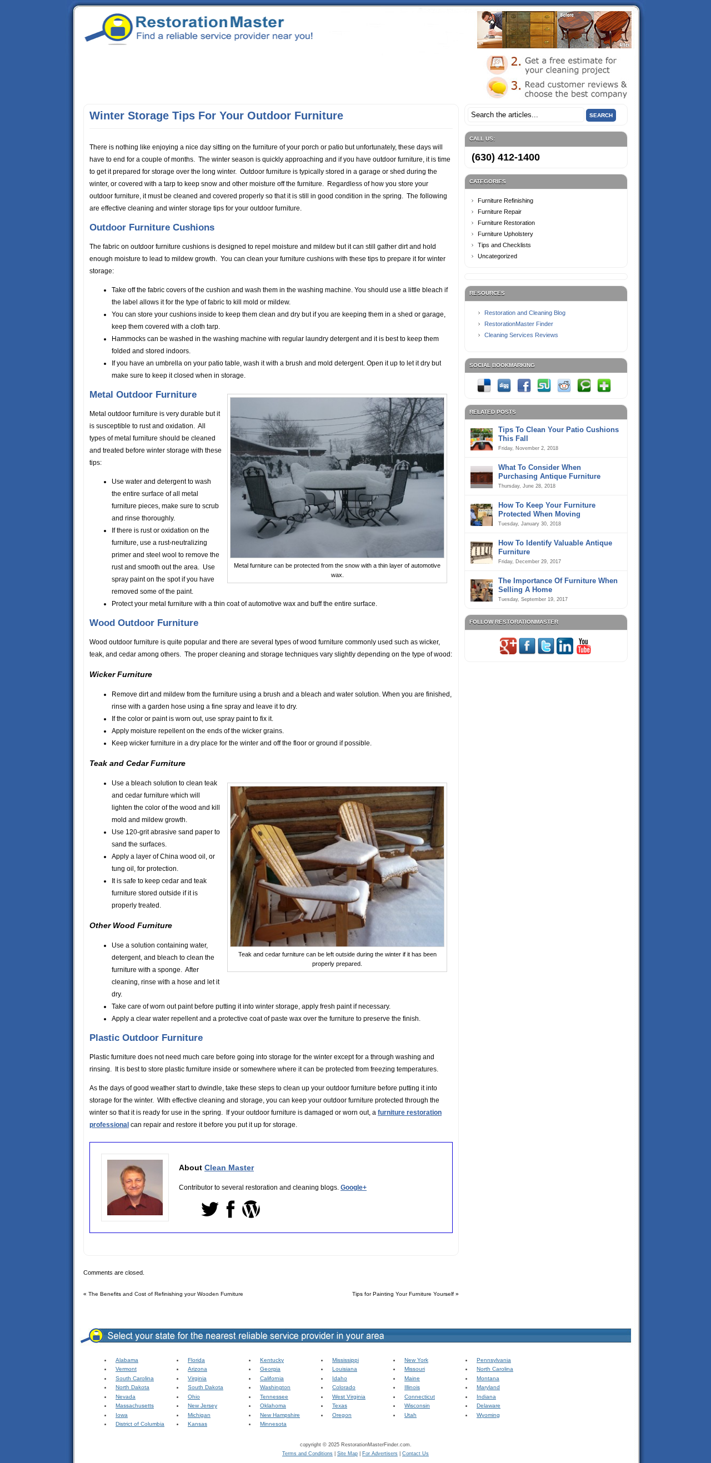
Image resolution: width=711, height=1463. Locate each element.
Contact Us (415, 1453)
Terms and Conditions (307, 1453)
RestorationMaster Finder (518, 323)
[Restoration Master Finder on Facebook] (527, 652)
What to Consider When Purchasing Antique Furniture (549, 471)
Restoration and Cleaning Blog (524, 312)
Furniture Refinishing (505, 200)
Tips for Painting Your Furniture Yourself (403, 1294)
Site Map (347, 1453)
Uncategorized (497, 256)
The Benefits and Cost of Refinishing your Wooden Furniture (165, 1294)
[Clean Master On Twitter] (210, 1216)
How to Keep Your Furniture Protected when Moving (546, 509)
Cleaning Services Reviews (521, 335)
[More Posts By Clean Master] (251, 1216)
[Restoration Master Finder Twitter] (546, 652)
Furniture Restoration (506, 222)
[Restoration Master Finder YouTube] (583, 652)
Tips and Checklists (504, 245)
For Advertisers (380, 1453)
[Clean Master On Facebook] (230, 1216)
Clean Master (229, 1167)
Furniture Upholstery (505, 234)
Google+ (354, 1187)
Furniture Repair (500, 211)
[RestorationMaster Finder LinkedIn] (565, 652)
